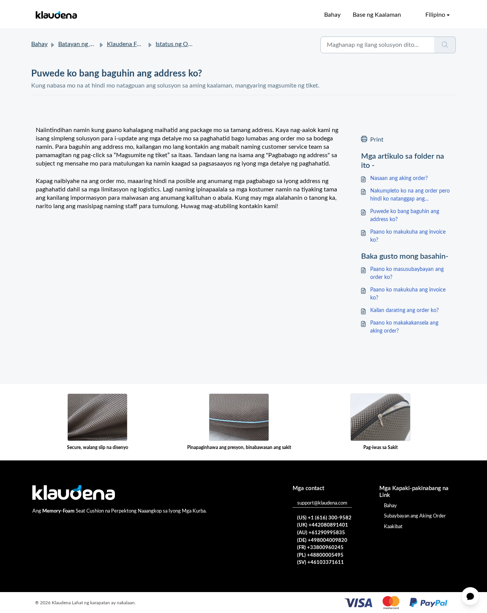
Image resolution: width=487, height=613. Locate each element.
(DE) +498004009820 (322, 540)
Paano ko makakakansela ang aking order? (404, 327)
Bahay (332, 15)
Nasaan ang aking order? (399, 178)
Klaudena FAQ (126, 44)
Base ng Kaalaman (377, 15)
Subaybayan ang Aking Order (415, 516)
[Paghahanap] (445, 45)
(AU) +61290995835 (321, 532)
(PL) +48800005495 (320, 555)
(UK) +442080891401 (322, 525)
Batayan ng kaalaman (86, 44)
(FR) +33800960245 (320, 547)
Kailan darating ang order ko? (404, 310)
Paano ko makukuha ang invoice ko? (408, 236)
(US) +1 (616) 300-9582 (324, 518)
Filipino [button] (435, 15)
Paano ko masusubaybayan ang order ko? (407, 273)
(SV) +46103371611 (320, 562)
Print (377, 140)
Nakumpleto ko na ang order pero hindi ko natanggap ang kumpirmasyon (410, 195)
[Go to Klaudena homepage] (56, 15)
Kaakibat (393, 526)
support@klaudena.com (322, 503)
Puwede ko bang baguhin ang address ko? (404, 215)
